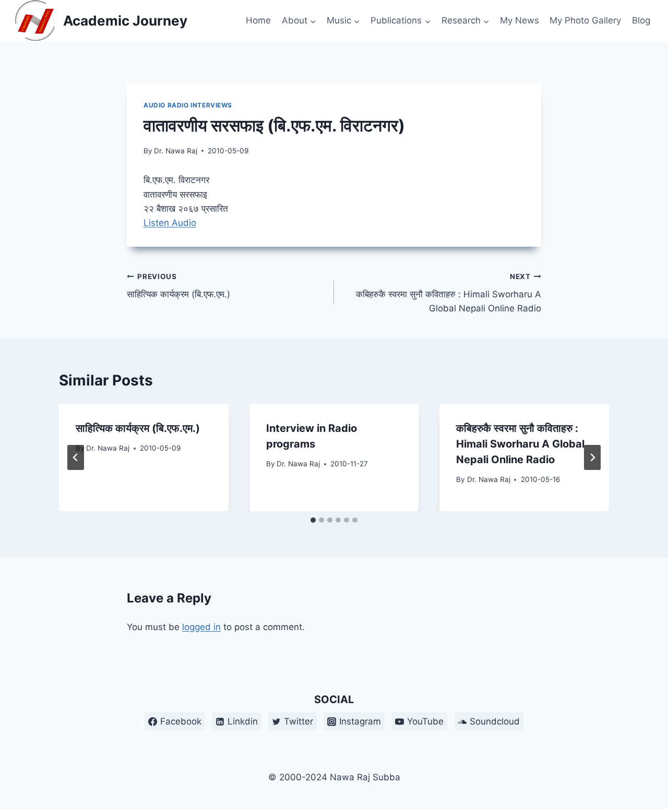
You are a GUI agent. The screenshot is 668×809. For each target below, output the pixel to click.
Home (258, 20)
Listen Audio (170, 223)
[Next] (592, 457)
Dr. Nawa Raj (175, 151)
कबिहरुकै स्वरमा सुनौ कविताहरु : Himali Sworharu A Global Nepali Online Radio (448, 293)
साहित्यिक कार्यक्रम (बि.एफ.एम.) (178, 286)
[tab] (313, 520)
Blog (641, 20)
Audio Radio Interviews (188, 105)
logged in (201, 627)
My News (519, 20)
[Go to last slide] (75, 457)
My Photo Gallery (585, 20)
